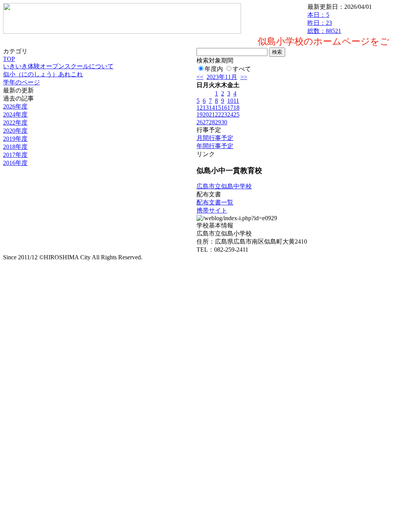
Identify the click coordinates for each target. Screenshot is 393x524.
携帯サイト (211, 210)
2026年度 (15, 106)
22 (218, 114)
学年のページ (21, 82)
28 (212, 122)
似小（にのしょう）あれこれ (43, 74)
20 (206, 114)
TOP (9, 59)
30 (224, 122)
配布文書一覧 (214, 202)
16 (224, 107)
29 (218, 122)
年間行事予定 (214, 146)
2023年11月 (221, 77)
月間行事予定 (214, 138)
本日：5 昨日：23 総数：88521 (324, 23)
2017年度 (15, 155)
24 (230, 114)
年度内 (214, 69)
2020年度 (15, 130)
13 (206, 107)
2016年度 (15, 163)
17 (230, 107)
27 (206, 122)
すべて (242, 69)
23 (224, 114)
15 (218, 107)
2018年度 (15, 146)
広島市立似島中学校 (224, 186)
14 (212, 107)
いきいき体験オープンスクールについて (58, 66)
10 (230, 100)
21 (212, 114)
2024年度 (15, 114)
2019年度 (15, 138)
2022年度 (15, 122)
